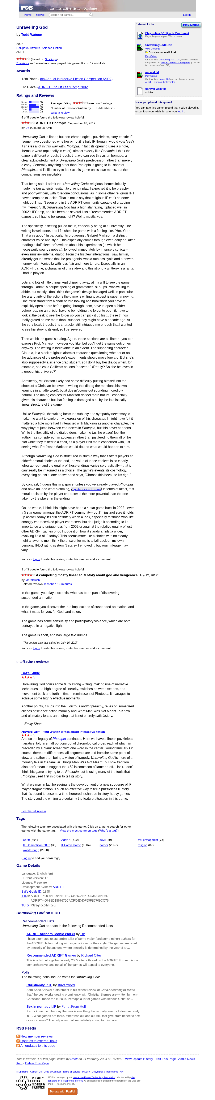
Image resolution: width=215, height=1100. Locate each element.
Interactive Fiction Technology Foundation (94, 1077)
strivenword (66, 985)
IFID (24, 896)
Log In (187, 14)
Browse (40, 14)
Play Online (191, 24)
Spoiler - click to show (86, 489)
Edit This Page (166, 1059)
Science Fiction (52, 47)
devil (103, 839)
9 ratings (51, 59)
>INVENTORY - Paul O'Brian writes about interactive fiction (63, 731)
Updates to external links (38, 1041)
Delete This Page (37, 1063)
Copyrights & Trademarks (105, 1071)
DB (27, 127)
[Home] (107, 6)
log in (181, 111)
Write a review (60, 112)
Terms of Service (71, 1071)
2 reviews (22, 63)
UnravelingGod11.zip (169, 59)
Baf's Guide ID (31, 891)
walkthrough (31, 850)
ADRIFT (58, 887)
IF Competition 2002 (36, 845)
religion (142, 845)
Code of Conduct (52, 1071)
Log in (26, 858)
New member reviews (36, 1036)
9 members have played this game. (57, 63)
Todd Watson (31, 34)
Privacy (86, 1071)
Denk (74, 1059)
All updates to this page (37, 1045)
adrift (26, 839)
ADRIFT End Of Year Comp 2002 (63, 87)
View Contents (152, 48)
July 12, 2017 (148, 575)
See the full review (33, 811)
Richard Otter (91, 955)
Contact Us (36, 1071)
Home (27, 14)
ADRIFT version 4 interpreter (175, 62)
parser (104, 845)
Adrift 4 (66, 839)
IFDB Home (22, 1071)
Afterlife (35, 47)
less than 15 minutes (58, 584)
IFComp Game (71, 845)
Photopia (59, 739)
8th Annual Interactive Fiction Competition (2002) (76, 79)
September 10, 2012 (82, 123)
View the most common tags (78, 830)
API (121, 1071)
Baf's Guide (30, 673)
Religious (22, 47)
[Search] (90, 15)
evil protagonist (148, 839)
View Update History (139, 1059)
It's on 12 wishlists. (93, 63)
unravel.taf (164, 79)
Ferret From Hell (74, 1006)
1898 (46, 891)
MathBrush (32, 580)
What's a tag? (108, 830)
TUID (25, 905)
